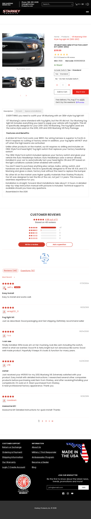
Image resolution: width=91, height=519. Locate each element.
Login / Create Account (13, 467)
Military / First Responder (44, 452)
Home (56, 36)
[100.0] (44, 257)
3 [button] (46, 421)
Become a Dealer (40, 462)
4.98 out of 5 (51, 219)
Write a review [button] (31, 244)
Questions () (28, 270)
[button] (33, 227)
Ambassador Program (43, 457)
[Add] (69, 85)
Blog (34, 467)
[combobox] (56, 4)
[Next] (26, 95)
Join (83, 487)
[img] (8, 283)
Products (65, 36)
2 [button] (42, 421)
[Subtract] (57, 85)
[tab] (8, 111)
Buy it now (80, 92)
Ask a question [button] (59, 244)
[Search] (72, 4)
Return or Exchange (11, 447)
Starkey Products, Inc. (43, 508)
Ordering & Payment (12, 452)
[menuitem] (79, 4)
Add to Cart (62, 92)
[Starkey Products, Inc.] (11, 11)
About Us (36, 447)
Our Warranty (9, 462)
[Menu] (87, 11)
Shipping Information (12, 457)
